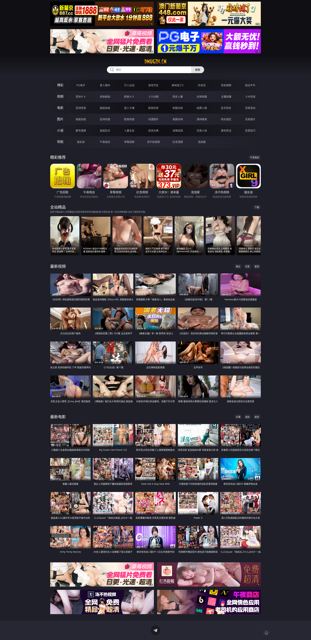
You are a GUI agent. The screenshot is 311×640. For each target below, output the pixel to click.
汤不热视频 (153, 142)
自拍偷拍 (105, 96)
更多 (257, 266)
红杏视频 (178, 142)
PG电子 (80, 85)
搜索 (197, 70)
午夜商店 (105, 142)
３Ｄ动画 (153, 96)
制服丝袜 (178, 108)
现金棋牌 (226, 85)
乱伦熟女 (226, 108)
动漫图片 (153, 119)
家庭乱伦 (105, 130)
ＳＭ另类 (250, 96)
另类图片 (250, 119)
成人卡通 (129, 108)
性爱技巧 (250, 130)
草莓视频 (129, 142)
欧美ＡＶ (129, 96)
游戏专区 (153, 85)
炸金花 (202, 85)
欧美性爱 (153, 108)
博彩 (60, 85)
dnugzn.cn (155, 61)
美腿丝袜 (178, 119)
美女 (238, 266)
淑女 (247, 416)
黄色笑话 (226, 130)
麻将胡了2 (178, 85)
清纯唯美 (202, 119)
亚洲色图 (105, 119)
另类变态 (250, 108)
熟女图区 (226, 119)
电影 (60, 108)
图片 (60, 119)
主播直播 (226, 96)
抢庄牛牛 (250, 85)
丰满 (238, 416)
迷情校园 (178, 130)
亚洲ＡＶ (81, 96)
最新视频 (58, 266)
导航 (60, 142)
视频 (60, 96)
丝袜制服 (202, 96)
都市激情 (81, 130)
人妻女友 (129, 130)
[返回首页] (266, 633)
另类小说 (202, 130)
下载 (257, 207)
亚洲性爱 (81, 108)
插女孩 (81, 142)
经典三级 (202, 108)
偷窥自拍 (81, 119)
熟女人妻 (178, 96)
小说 (60, 130)
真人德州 (105, 85)
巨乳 (247, 266)
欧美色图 (129, 119)
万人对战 (129, 85)
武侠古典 (153, 130)
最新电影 (58, 416)
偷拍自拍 (105, 108)
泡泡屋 (202, 142)
